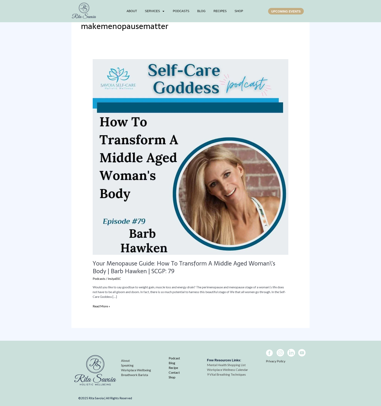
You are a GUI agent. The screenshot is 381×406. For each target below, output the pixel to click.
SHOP (239, 11)
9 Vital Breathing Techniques (226, 374)
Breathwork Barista (134, 375)
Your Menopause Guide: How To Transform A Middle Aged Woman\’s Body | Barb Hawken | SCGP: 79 (184, 267)
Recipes (220, 11)
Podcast (174, 358)
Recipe (173, 367)
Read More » (101, 306)
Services (152, 11)
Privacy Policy (275, 361)
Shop (172, 377)
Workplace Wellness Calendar (228, 369)
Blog (201, 11)
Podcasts (181, 11)
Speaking (127, 365)
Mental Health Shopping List (226, 365)
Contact (174, 372)
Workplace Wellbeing (136, 370)
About (132, 11)
